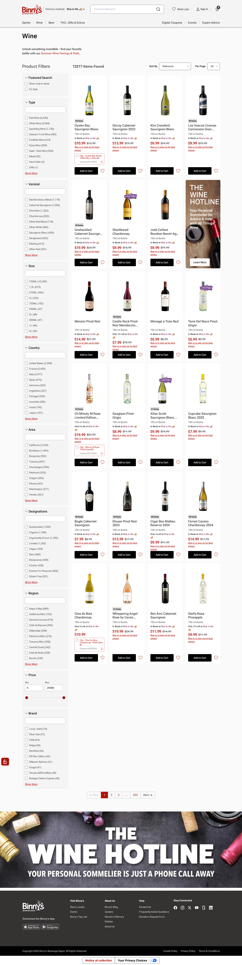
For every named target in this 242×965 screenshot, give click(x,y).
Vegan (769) (36, 548)
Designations (38, 511)
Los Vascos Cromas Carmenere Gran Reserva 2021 (202, 127)
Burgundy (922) (37, 456)
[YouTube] (196, 908)
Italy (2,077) (35, 374)
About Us (110, 926)
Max (47, 682)
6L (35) (33, 331)
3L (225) (34, 298)
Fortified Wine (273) (40, 139)
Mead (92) (35, 156)
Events (73, 911)
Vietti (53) (34, 739)
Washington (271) (39, 489)
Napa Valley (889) (39, 608)
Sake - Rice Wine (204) (41, 150)
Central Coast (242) (39, 647)
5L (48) (33, 314)
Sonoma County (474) (41, 619)
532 (135, 795)
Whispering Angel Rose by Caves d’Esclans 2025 (125, 616)
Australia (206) (37, 401)
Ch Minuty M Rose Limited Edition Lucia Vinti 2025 (87, 416)
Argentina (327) (37, 390)
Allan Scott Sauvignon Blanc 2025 (162, 416)
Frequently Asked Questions (154, 911)
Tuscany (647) (37, 461)
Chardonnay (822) (39, 216)
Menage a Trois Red (164, 321)
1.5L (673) (35, 287)
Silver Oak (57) (37, 734)
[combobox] (127, 9)
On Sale (33, 89)
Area (32, 429)
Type (32, 102)
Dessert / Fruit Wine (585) (43, 134)
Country (34, 347)
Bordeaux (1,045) (39, 450)
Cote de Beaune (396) (41, 625)
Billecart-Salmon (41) (40, 761)
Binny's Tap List (78, 916)
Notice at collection (98, 960)
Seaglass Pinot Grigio (123, 415)
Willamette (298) (38, 630)
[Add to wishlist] (102, 171)
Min (27, 682)
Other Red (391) (38, 249)
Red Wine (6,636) (38, 117)
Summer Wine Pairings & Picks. (60, 53)
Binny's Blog (111, 907)
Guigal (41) (35, 767)
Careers (109, 911)
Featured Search (40, 77)
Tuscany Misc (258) (39, 641)
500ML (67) (35, 309)
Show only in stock (39, 83)
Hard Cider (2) (37, 161)
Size (32, 266)
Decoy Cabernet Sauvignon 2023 (123, 127)
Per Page (200, 66)
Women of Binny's (114, 916)
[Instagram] (182, 908)
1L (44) (33, 325)
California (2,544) (38, 445)
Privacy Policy (188, 951)
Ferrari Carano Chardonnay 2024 (200, 523)
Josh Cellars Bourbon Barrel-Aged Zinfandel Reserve (165, 232)
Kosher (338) (36, 565)
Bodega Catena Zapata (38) (44, 778)
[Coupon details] (102, 162)
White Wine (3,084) (39, 123)
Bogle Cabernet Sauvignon (86, 523)
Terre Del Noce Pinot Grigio (202, 323)
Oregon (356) (36, 478)
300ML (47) (35, 320)
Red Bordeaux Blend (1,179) (44, 199)
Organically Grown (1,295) (43, 537)
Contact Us (145, 907)
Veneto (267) (36, 494)
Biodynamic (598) (39, 559)
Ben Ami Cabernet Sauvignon (163, 615)
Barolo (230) (36, 658)
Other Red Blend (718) (41, 221)
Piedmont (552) (37, 472)
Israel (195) (35, 407)
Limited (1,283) (37, 543)
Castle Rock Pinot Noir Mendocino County (125, 323)
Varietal (34, 184)
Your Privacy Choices (132, 960)
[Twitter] (189, 908)
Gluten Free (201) (38, 576)
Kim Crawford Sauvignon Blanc (162, 127)
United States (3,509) (40, 363)
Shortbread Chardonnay (121, 231)
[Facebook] (175, 908)
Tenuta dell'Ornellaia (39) (42, 772)
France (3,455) (37, 368)
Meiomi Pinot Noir (87, 321)
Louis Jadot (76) (38, 728)
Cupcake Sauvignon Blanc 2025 (202, 415)
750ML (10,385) (38, 281)
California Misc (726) (40, 614)
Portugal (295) (37, 396)
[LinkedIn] (211, 908)
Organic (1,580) (38, 532)
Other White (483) (38, 227)
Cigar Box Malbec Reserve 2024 (163, 523)
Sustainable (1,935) (40, 526)
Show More (31, 173)
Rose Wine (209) (38, 145)
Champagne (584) (39, 467)
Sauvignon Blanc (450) (41, 232)
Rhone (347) (36, 483)
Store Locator (77, 907)
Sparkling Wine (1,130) (41, 128)
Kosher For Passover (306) (43, 570)
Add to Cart (86, 170)
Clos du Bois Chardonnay (83, 615)
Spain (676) (35, 379)
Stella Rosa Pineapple (196, 615)
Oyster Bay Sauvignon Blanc (87, 127)
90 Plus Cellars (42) (39, 756)
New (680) (35, 554)
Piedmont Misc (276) (40, 636)
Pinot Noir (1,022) (39, 210)
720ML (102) (36, 303)
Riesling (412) (36, 243)
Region (33, 593)
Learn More (199, 262)
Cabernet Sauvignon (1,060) (44, 205)
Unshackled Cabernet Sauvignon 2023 (89, 232)
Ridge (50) (35, 745)
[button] (65, 9)
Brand (33, 713)
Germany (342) (37, 385)
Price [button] (32, 675)
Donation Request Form (152, 916)
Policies (109, 921)
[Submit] (158, 9)
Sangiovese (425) (38, 238)
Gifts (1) (33, 167)
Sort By (153, 66)
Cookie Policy (170, 951)
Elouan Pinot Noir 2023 (124, 523)
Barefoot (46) (36, 750)
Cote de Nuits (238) (39, 652)
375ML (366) (36, 292)
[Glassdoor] (204, 908)
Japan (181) (36, 412)
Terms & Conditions (209, 951)
